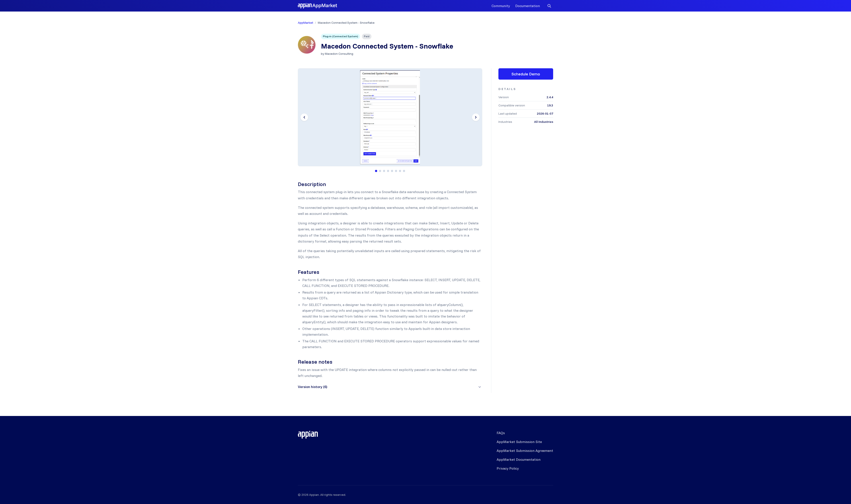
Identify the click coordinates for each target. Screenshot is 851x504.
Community (501, 6)
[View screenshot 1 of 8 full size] (390, 117)
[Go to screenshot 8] (404, 171)
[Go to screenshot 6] (396, 171)
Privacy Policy (508, 468)
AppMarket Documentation (519, 459)
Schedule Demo (525, 73)
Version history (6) (312, 386)
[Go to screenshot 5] (392, 171)
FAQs (501, 433)
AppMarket (305, 23)
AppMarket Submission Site (519, 441)
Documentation (527, 6)
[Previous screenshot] (304, 117)
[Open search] (549, 6)
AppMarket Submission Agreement (525, 450)
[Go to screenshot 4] (388, 171)
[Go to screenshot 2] (380, 171)
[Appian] (308, 434)
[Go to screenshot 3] (384, 171)
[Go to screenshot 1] (376, 171)
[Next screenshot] (476, 117)
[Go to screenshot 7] (400, 171)
